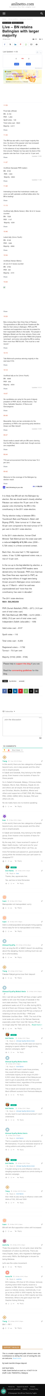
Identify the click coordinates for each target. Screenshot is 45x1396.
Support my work (22, 1387)
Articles (32, 1387)
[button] (42, 13)
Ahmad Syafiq (8, 945)
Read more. (17, 1358)
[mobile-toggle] (4, 13)
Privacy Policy (33, 1389)
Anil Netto (9, 871)
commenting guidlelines (22, 670)
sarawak (21, 681)
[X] (10, 44)
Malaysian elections (26, 19)
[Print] (36, 44)
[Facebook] (4, 44)
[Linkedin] (15, 44)
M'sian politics (13, 19)
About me (11, 1387)
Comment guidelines (13, 1389)
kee (17, 873)
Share (5, 130)
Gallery (25, 1389)
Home (4, 19)
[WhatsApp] (26, 44)
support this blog (23, 663)
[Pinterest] (20, 44)
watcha (18, 1279)
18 (42, 39)
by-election (12, 681)
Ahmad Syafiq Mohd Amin (14, 991)
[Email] (31, 44)
